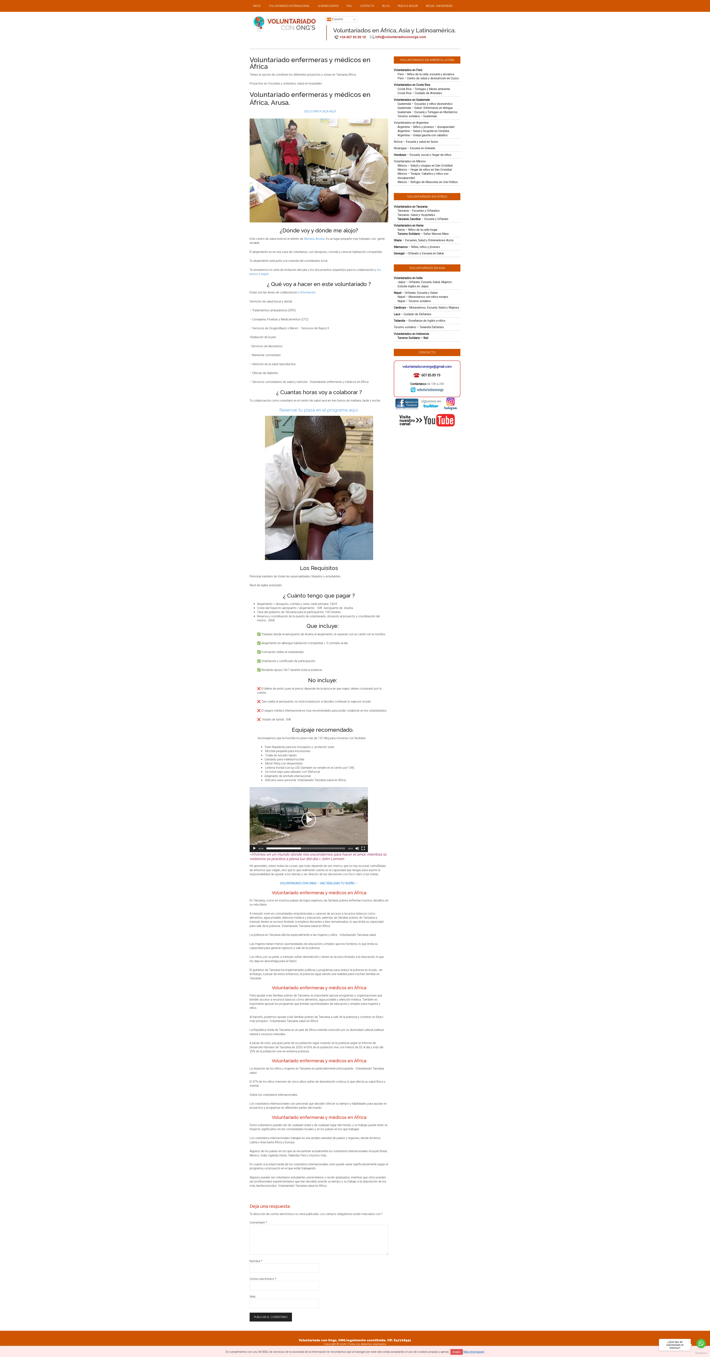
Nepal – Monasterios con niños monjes (423, 297)
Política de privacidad (370, 1347)
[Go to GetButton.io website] (701, 1353)
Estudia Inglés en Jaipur (413, 286)
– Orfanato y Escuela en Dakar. (419, 253)
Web (253, 1296)
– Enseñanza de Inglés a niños (419, 320)
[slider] (305, 848)
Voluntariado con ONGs (285, 24)
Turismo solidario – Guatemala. (417, 116)
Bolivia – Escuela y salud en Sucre (416, 141)
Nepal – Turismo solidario (414, 301)
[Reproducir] (254, 848)
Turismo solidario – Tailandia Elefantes (419, 327)
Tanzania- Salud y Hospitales (416, 215)
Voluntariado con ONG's (341, 1347)
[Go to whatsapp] (701, 1343)
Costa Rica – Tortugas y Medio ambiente (424, 89)
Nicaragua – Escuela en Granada (414, 148)
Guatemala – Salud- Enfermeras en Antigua (425, 108)
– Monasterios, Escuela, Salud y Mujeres (426, 307)
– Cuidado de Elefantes (412, 314)
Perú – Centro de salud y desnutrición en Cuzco (428, 78)
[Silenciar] (357, 848)
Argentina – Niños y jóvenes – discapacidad (426, 127)
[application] (309, 819)
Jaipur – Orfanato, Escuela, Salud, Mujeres (425, 282)
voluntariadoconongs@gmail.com (427, 366)
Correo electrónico (263, 1279)
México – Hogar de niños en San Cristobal (425, 169)
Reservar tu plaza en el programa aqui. (319, 410)
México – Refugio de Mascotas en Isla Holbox (428, 182)
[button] (308, 819)
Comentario (258, 1222)
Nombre (256, 1261)
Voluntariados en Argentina (411, 122)
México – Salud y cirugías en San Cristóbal (425, 165)
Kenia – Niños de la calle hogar (417, 229)
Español (337, 19)
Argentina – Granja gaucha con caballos (423, 135)
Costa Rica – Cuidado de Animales (420, 93)
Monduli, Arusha (314, 239)
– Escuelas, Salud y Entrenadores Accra (423, 240)
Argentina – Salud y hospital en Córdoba (423, 131)
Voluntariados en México (410, 161)
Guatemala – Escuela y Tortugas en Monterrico (427, 112)
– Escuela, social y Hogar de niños (422, 155)
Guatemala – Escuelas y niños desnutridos (425, 104)
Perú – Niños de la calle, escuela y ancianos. (426, 74)
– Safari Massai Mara (423, 234)
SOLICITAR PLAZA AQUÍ (320, 111)
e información (306, 292)
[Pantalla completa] (363, 848)
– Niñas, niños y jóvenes (417, 247)
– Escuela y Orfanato (423, 219)
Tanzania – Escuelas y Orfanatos (419, 210)
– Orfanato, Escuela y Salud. (416, 293)
